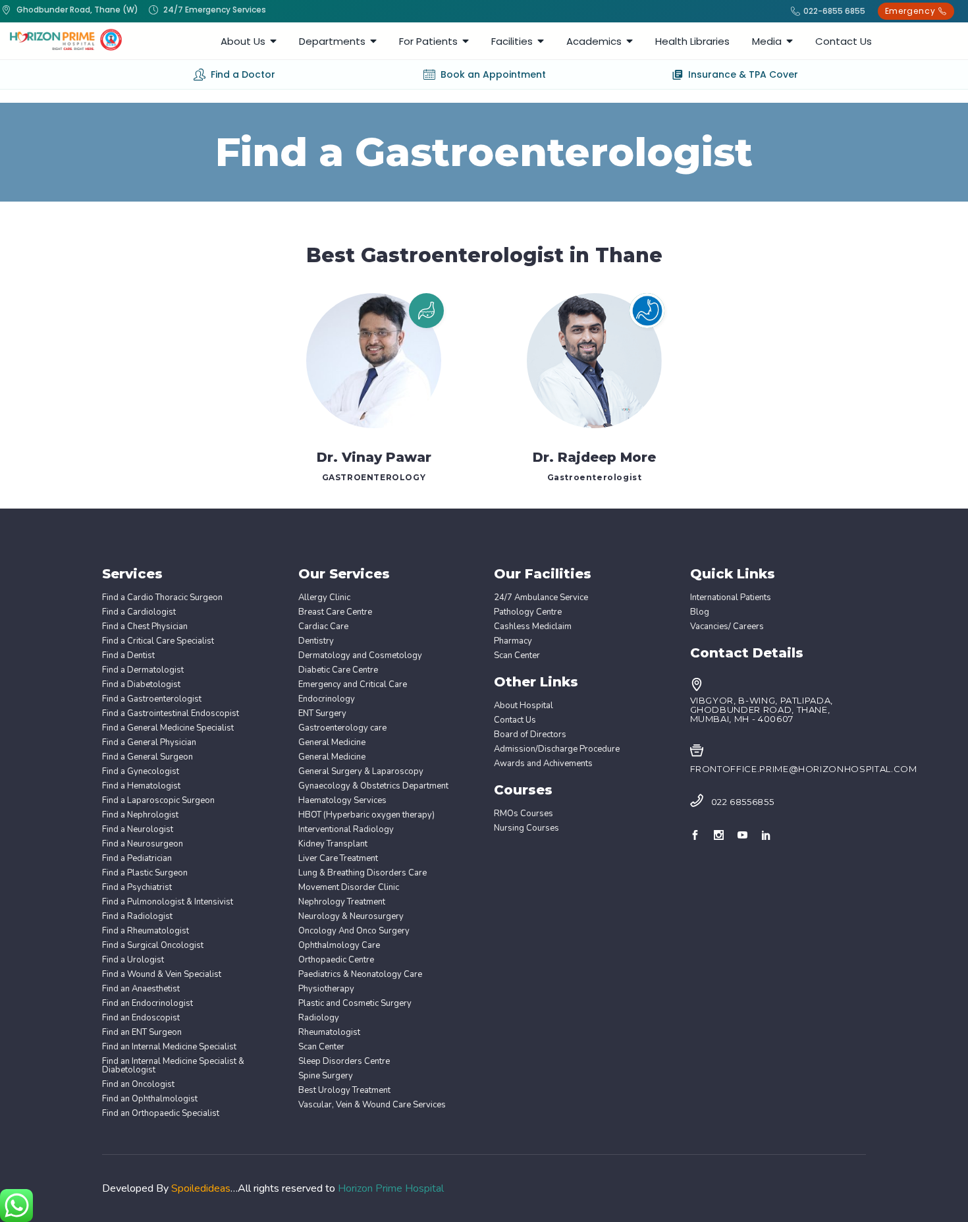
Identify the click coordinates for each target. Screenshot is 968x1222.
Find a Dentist (128, 656)
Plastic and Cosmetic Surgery (355, 1003)
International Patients (730, 598)
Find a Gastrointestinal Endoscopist (170, 713)
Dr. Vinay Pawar (374, 457)
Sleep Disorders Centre (344, 1061)
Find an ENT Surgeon (142, 1032)
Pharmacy (513, 641)
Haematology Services (342, 800)
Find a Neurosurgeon (142, 844)
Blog (699, 612)
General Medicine (331, 742)
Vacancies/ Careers (727, 627)
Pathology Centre (528, 612)
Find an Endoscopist (141, 1018)
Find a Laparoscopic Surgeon (158, 800)
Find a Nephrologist (140, 815)
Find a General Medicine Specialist (168, 728)
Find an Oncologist (138, 1084)
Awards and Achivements (543, 764)
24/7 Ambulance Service (541, 598)
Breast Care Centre (335, 612)
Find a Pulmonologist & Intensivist (167, 902)
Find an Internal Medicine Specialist (169, 1047)
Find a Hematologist (141, 786)
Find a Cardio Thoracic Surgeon (162, 598)
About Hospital (523, 706)
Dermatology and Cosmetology (360, 656)
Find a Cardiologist (139, 612)
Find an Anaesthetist (141, 989)
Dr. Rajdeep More (594, 457)
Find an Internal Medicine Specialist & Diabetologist (173, 1065)
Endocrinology (326, 699)
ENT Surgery (322, 713)
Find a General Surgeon (147, 757)
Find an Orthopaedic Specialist (160, 1113)
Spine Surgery (325, 1076)
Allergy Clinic (324, 598)
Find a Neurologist (137, 829)
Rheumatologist (329, 1032)
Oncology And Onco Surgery (354, 931)
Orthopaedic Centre (336, 960)
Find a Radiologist (137, 916)
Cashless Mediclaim (533, 627)
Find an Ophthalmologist (150, 1099)
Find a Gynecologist (140, 771)
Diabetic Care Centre (338, 670)
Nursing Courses (526, 828)
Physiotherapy (326, 989)
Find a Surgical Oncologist (152, 945)
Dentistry (316, 641)
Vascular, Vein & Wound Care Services (372, 1105)
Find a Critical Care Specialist (158, 641)
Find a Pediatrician (137, 858)
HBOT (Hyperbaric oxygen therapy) (366, 815)
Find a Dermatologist (143, 670)
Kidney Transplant (332, 844)
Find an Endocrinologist (147, 1003)
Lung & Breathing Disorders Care (362, 873)
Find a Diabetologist (141, 684)
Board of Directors (530, 735)
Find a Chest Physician (145, 627)
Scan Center (321, 1047)
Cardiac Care (323, 627)
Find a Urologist (133, 960)
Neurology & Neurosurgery (351, 916)
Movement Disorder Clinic (348, 887)
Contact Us (515, 720)
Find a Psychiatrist (137, 887)
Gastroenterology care (342, 728)
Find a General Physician (149, 742)
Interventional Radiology (346, 829)
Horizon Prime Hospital (391, 1188)
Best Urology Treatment (344, 1090)
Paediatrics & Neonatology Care (360, 974)
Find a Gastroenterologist (152, 699)
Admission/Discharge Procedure (557, 749)
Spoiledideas (200, 1188)
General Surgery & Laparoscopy (360, 771)
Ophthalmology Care (339, 945)
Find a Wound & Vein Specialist (161, 974)
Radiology (318, 1018)
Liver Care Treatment (338, 858)
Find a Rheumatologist (145, 931)
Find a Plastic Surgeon (145, 873)
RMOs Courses (523, 814)
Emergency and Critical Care (352, 684)
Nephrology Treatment (341, 902)
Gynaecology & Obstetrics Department (373, 786)
